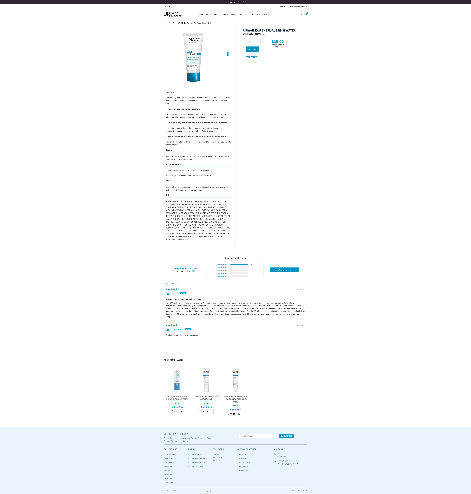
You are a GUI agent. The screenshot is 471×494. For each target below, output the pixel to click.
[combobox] (169, 6)
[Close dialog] (267, 224)
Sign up (253, 267)
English (167, 6)
